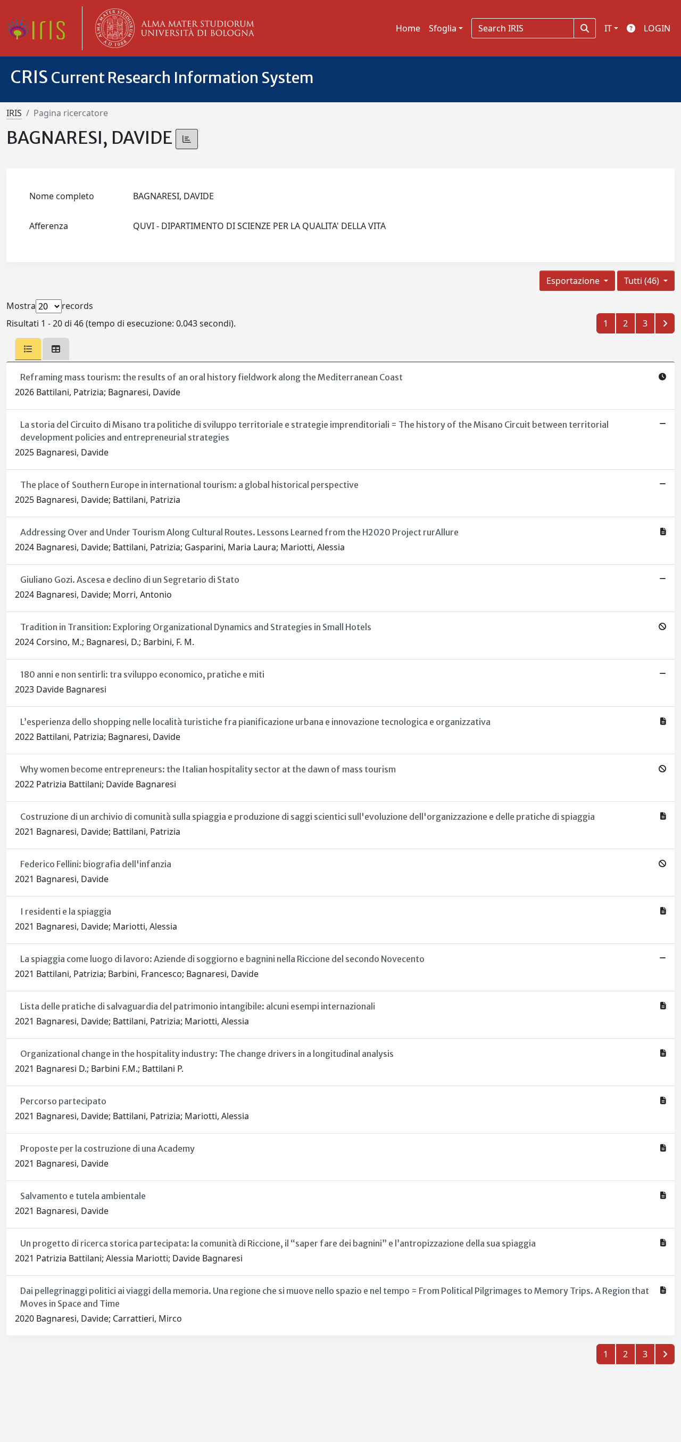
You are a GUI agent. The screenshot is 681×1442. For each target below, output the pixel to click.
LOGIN (657, 28)
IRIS (14, 113)
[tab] (28, 349)
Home (408, 28)
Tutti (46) (642, 281)
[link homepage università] (172, 28)
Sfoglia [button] (442, 28)
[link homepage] (39, 28)
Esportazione (574, 281)
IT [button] (608, 28)
